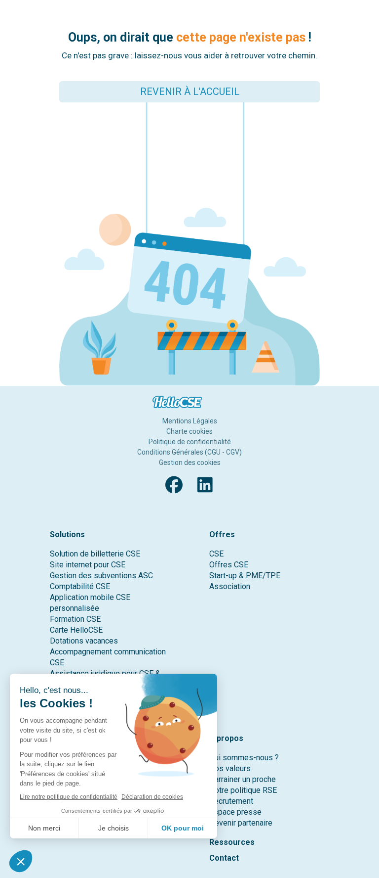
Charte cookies (189, 431)
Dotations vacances (84, 641)
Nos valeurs (230, 768)
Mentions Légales (189, 421)
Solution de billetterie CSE (95, 553)
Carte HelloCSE (76, 630)
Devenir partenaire (240, 823)
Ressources (232, 842)
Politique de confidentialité (190, 442)
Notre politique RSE (243, 790)
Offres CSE (228, 564)
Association (229, 586)
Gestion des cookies (190, 462)
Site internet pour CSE (87, 564)
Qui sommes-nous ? (244, 757)
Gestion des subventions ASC (101, 575)
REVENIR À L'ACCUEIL (189, 91)
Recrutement (231, 801)
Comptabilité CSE (80, 586)
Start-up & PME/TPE (244, 575)
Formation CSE (75, 619)
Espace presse (235, 812)
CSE (216, 553)
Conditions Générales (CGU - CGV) (189, 452)
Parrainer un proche (242, 779)
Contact (224, 858)
